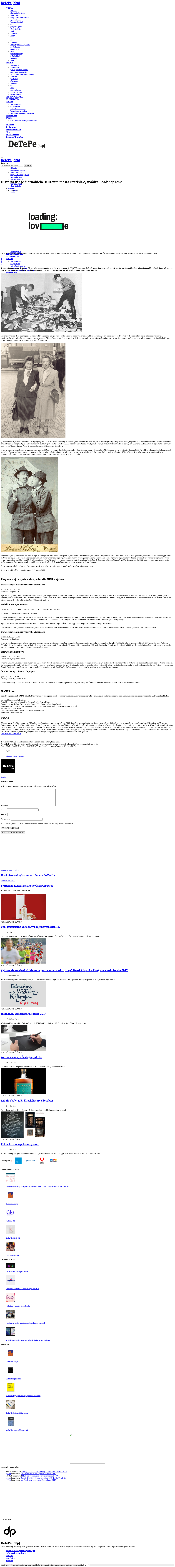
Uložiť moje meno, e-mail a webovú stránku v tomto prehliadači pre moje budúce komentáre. (38, 824)
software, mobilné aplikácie (20, 45)
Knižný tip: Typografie (13, 1379)
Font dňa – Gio (10, 1221)
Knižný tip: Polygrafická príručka (17, 1413)
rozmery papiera (16, 92)
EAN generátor (15, 104)
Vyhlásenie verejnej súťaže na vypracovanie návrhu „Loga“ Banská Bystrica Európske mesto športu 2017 (64, 970)
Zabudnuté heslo (13, 130)
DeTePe (10, 188)
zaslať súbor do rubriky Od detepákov (23, 121)
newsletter (10, 1558)
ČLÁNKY (9, 8)
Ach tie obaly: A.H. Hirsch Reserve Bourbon (27, 1100)
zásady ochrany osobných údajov (20, 1551)
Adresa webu (5, 819)
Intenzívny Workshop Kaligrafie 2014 (23, 1014)
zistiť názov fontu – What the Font (22, 113)
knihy (12, 36)
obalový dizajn (15, 29)
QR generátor (15, 106)
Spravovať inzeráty (14, 137)
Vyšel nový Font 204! (13, 1255)
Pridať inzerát (12, 135)
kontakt (9, 1561)
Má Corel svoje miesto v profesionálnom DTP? (38, 1474)
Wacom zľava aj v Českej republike (21, 1057)
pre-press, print (16, 27)
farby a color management (19, 18)
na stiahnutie (15, 47)
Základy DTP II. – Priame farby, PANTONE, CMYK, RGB (44, 1472)
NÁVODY (9, 63)
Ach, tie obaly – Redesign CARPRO (17, 1272)
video (12, 51)
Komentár (5, 806)
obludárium (14, 49)
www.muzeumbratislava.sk (11, 734)
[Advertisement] (87, 852)
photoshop (14, 79)
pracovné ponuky (16, 54)
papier (12, 31)
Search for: (5, 163)
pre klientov (14, 67)
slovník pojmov (15, 94)
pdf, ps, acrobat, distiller (19, 70)
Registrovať (11, 127)
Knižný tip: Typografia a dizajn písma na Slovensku (23, 1396)
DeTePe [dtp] (10, 3)
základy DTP (14, 65)
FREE (12, 60)
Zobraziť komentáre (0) (13, 833)
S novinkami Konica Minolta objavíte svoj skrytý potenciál (25, 1323)
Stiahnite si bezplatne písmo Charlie (18, 1306)
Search (28, 165)
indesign (13, 76)
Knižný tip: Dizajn (12, 1204)
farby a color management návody (22, 74)
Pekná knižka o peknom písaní (20, 1144)
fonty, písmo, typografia (18, 72)
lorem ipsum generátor (18, 111)
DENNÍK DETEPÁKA (14, 97)
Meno (3, 810)
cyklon (8, 1474)
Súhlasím (85, 1565)
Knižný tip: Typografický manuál (17, 1430)
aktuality (13, 11)
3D (11, 40)
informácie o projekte (16, 1553)
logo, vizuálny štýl (16, 22)
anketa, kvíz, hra (16, 15)
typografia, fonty (16, 20)
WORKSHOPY (11, 116)
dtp (11, 24)
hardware (13, 42)
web (11, 38)
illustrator (14, 81)
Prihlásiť (10, 125)
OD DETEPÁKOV (12, 99)
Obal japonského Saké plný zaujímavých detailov (30, 927)
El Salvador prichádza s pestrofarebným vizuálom (22, 1289)
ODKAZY (9, 102)
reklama (9, 1556)
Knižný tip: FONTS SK (13, 1238)
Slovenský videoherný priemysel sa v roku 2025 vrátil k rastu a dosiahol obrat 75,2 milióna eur (37, 1187)
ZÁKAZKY (13, 58)
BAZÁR (9, 118)
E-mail (4, 814)
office (12, 88)
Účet (8, 132)
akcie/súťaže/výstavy (17, 13)
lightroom (14, 83)
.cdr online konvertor (17, 109)
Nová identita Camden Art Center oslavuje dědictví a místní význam (28, 1340)
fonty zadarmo (15, 90)
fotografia (14, 33)
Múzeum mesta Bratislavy (15, 756)
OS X (12, 85)
